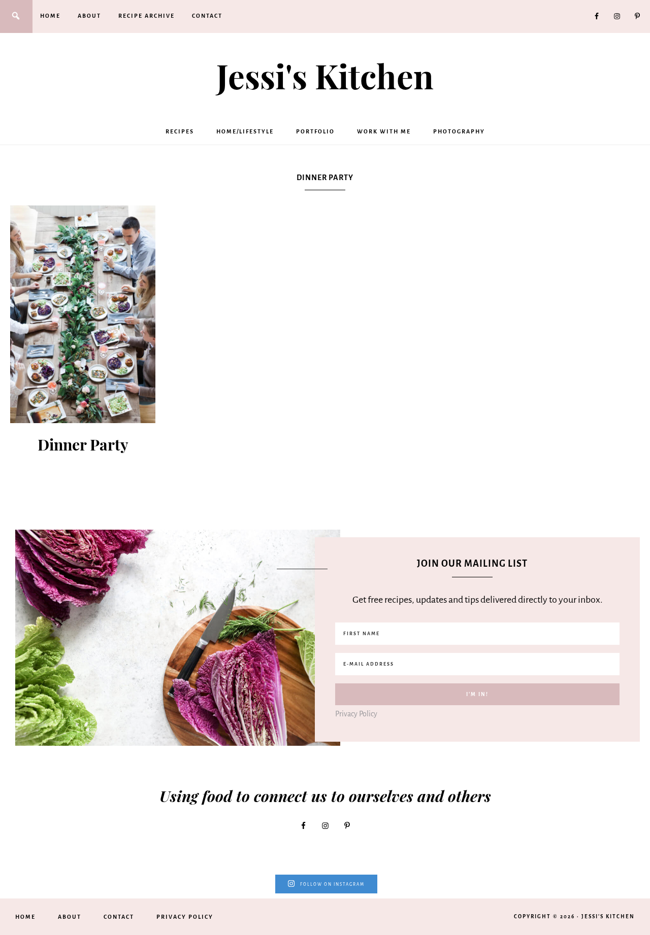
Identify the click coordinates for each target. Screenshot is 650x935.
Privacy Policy (356, 714)
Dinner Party (83, 444)
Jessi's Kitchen (325, 75)
